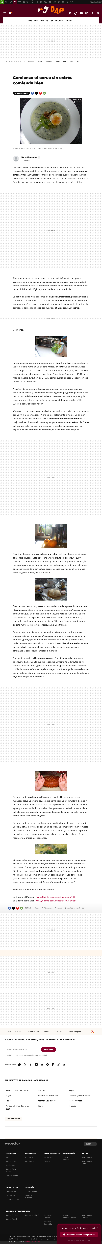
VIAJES (44, 20)
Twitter (36, 93)
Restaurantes (75, 1101)
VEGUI (69, 20)
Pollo (8, 1101)
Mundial (31, 61)
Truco (40, 61)
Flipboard (40, 93)
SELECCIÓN (57, 20)
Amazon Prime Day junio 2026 (17, 1107)
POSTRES (33, 20)
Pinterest (48, 1064)
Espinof (47, 1161)
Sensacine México (48, 1216)
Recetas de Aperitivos (47, 1095)
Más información (32, 1241)
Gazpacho (47, 1032)
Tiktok (75, 13)
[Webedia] (12, 1143)
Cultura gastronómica (79, 1095)
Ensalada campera (74, 1032)
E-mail (98, 13)
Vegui (71, 1090)
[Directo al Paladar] (51, 10)
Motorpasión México (87, 1216)
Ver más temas (13, 1119)
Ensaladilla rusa (33, 1032)
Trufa (71, 61)
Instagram (87, 13)
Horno (40, 1106)
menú (59, 908)
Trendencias (11, 1191)
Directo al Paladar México (69, 1216)
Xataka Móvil (11, 1161)
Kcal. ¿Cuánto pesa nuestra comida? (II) (56, 900)
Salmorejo (59, 1032)
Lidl (23, 61)
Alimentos (48, 908)
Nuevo (10, 13)
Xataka (8, 1157)
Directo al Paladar (67, 1158)
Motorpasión (87, 1157)
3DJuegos (29, 1157)
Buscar (16, 13)
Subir (88, 1144)
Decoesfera (10, 1195)
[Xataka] (2, 2)
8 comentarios (22, 93)
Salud (37, 908)
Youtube (81, 13)
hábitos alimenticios (75, 908)
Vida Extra (29, 1161)
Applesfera (10, 1165)
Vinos (57, 61)
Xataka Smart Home (11, 1170)
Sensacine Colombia (48, 1223)
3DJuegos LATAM (32, 1215)
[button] (30, 157)
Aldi (78, 61)
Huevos (72, 1106)
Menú (5, 13)
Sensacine (48, 1157)
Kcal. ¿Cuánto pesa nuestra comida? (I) (55, 897)
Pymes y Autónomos (29, 1196)
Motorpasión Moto (87, 1162)
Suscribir (48, 1049)
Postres (41, 1090)
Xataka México (12, 1215)
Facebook (92, 13)
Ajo (64, 61)
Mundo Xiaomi (12, 1175)
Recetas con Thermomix (17, 1090)
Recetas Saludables (46, 1101)
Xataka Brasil (11, 1219)
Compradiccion (12, 1199)
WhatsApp (70, 13)
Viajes (8, 1095)
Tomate (49, 61)
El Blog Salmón (31, 1191)
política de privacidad (38, 1055)
